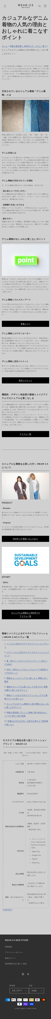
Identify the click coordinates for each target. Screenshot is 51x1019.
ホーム (5, 46)
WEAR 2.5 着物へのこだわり (25, 539)
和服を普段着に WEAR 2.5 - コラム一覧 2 (28, 46)
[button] (5, 6)
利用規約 (8, 947)
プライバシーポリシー (14, 952)
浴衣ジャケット (25, 380)
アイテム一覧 (25, 434)
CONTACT (7, 910)
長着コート (25, 324)
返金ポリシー (10, 958)
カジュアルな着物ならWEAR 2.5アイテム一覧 (25, 614)
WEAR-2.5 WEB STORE (28, 1008)
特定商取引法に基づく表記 (16, 964)
